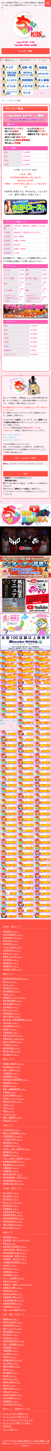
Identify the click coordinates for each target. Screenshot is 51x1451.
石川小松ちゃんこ (11, 1193)
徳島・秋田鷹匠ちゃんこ (14, 1344)
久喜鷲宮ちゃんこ (11, 1073)
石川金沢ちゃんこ (11, 1199)
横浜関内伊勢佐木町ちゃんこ (16, 978)
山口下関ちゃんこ (11, 1363)
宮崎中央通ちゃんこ (12, 1382)
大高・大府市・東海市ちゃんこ (17, 1158)
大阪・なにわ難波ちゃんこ (15, 1309)
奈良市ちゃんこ (10, 1265)
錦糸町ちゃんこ (10, 1029)
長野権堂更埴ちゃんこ (13, 1215)
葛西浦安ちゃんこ (11, 1082)
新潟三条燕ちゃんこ (12, 1227)
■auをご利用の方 (9, 437)
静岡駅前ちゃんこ (11, 1152)
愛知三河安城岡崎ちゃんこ (15, 1133)
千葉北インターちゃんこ (14, 1098)
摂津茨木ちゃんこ (11, 1290)
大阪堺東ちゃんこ (11, 1275)
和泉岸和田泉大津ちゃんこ (15, 1253)
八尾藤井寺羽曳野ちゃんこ (15, 1262)
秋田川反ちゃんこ (11, 941)
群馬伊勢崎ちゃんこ (12, 1048)
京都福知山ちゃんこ (12, 1306)
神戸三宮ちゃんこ (11, 1268)
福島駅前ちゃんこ (11, 966)
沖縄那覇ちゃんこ (11, 1350)
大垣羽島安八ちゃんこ (13, 1136)
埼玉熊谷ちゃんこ (11, 1007)
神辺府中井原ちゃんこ (13, 1395)
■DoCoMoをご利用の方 (12, 434)
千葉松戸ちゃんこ (11, 1045)
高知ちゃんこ (9, 1369)
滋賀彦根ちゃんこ (11, 1237)
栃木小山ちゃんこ (11, 1010)
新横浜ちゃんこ (10, 1086)
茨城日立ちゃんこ (11, 1120)
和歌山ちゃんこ (10, 1243)
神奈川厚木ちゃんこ (12, 1016)
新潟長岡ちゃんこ (11, 1205)
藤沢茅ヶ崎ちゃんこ (12, 1051)
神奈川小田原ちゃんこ (13, 1041)
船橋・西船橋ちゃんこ (13, 1117)
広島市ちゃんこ (10, 1357)
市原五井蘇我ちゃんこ (13, 1095)
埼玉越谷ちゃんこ (11, 1054)
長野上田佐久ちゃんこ (13, 1224)
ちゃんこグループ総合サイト (16, 1413)
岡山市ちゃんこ (10, 1385)
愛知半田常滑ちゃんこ (13, 1174)
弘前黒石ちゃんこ (11, 944)
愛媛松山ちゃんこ (11, 1319)
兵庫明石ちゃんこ (11, 1271)
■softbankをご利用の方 (12, 440)
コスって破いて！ (11, 1429)
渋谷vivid (7, 1426)
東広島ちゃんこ (10, 1376)
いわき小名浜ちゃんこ (13, 947)
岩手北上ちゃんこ (11, 953)
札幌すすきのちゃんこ (13, 956)
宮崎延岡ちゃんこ (11, 1401)
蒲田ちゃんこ (9, 1111)
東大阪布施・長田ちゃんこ (15, 1256)
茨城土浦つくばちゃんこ (14, 1038)
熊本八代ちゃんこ (11, 1379)
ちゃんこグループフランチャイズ (18, 1420)
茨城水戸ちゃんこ (11, 988)
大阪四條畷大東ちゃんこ (14, 1300)
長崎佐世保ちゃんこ (12, 1325)
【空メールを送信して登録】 (25, 458)
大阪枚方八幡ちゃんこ (13, 1287)
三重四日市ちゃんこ (12, 1145)
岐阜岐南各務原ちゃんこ (14, 1161)
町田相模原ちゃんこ (12, 1013)
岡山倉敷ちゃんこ (11, 1372)
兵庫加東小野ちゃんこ (13, 1297)
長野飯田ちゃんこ (11, 1208)
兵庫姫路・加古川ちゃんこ (15, 1259)
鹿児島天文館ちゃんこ (13, 1322)
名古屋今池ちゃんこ (12, 1130)
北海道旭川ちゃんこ (12, 950)
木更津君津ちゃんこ (12, 1026)
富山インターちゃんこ (13, 1202)
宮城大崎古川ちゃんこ (13, 937)
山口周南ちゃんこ (11, 1353)
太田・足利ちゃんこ (12, 1070)
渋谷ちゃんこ (9, 1108)
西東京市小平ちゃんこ (13, 1101)
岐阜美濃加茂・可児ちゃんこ (16, 1177)
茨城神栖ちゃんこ (11, 1076)
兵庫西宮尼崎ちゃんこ (13, 1303)
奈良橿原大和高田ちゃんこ (15, 1246)
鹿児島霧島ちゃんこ (12, 1331)
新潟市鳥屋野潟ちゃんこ (14, 1218)
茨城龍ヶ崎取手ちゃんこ (14, 1063)
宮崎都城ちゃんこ (11, 1347)
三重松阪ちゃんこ (11, 1168)
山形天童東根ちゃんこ (13, 934)
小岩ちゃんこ (9, 1105)
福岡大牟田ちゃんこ (12, 1388)
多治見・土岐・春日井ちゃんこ (17, 1149)
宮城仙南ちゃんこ (11, 931)
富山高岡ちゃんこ (11, 1196)
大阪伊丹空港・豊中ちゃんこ (16, 1249)
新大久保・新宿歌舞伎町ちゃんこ (18, 1019)
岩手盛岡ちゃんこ (11, 959)
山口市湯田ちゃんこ (12, 1398)
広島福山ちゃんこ (11, 1338)
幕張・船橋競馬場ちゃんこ (15, 1089)
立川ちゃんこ (9, 985)
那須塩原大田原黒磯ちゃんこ (16, 1079)
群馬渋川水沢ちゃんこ (13, 1035)
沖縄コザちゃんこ (11, 1391)
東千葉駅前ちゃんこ (12, 991)
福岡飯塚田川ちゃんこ (13, 1360)
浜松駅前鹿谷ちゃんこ (13, 1180)
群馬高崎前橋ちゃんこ (13, 1000)
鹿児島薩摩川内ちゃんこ (14, 1341)
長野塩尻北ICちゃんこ (13, 1221)
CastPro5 (25, 1445)
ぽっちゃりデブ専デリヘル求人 (17, 1423)
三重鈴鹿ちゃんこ (11, 1171)
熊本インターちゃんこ (13, 1328)
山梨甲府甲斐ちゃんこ (13, 1212)
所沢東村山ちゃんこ (12, 1067)
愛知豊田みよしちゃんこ (14, 1164)
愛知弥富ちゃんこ (11, 1142)
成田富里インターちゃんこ (15, 997)
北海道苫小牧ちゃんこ (13, 969)
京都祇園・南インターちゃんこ (17, 1240)
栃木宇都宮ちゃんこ (12, 1003)
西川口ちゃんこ (10, 981)
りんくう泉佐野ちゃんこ (14, 1278)
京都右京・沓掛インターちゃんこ (18, 1284)
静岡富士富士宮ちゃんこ (14, 1183)
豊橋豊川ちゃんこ (11, 1155)
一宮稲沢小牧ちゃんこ (13, 1139)
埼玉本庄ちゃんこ (11, 1023)
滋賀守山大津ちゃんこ (13, 1294)
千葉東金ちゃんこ (11, 1032)
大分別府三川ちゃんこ (13, 1404)
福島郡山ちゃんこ (11, 963)
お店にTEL (26, 51)
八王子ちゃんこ (10, 1114)
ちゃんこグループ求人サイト (16, 1416)
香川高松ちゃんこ (11, 1334)
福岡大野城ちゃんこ (12, 1366)
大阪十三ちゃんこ (11, 1281)
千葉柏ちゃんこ (10, 1092)
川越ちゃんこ (9, 994)
